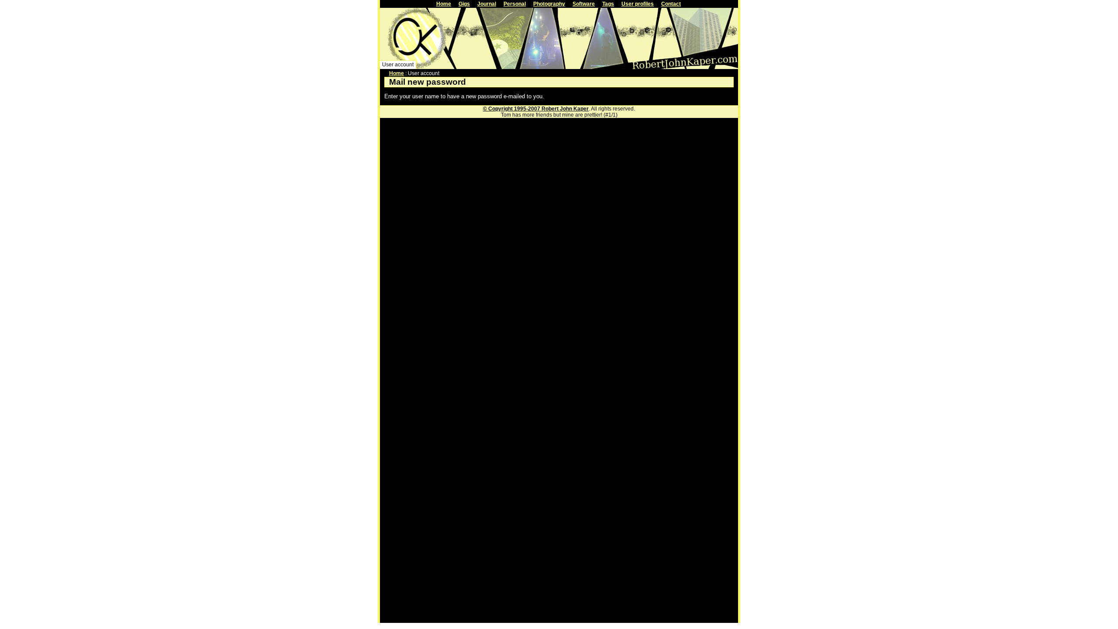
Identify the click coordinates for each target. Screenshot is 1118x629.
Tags (608, 4)
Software (584, 4)
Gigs (464, 4)
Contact (671, 4)
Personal (515, 4)
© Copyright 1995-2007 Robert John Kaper (536, 109)
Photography (549, 4)
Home (443, 4)
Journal (486, 4)
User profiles (637, 4)
